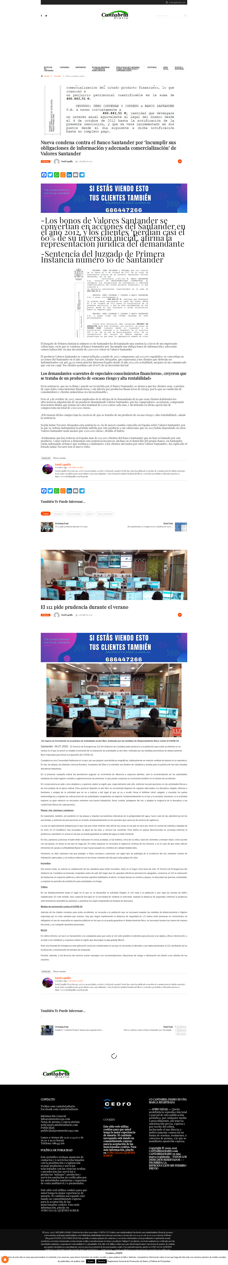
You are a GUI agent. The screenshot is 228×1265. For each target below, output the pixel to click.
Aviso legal (165, 68)
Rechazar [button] (101, 1261)
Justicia (89, 514)
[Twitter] (46, 16)
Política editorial (179, 68)
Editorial (152, 67)
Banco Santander (74, 514)
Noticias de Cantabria (48, 69)
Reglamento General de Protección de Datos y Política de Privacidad (138, 1261)
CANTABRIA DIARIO (75, 467)
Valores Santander (105, 514)
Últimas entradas (59, 458)
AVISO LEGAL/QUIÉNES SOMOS (119, 1154)
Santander (81, 67)
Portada (57, 76)
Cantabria (64, 67)
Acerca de (46, 458)
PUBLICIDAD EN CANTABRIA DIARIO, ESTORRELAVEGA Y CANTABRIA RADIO (128, 69)
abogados (58, 514)
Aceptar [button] (91, 1261)
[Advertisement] (114, 43)
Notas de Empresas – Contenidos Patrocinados (100, 69)
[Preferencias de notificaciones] (5, 1259)
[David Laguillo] (47, 468)
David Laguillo (67, 161)
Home (46, 76)
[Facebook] (41, 16)
